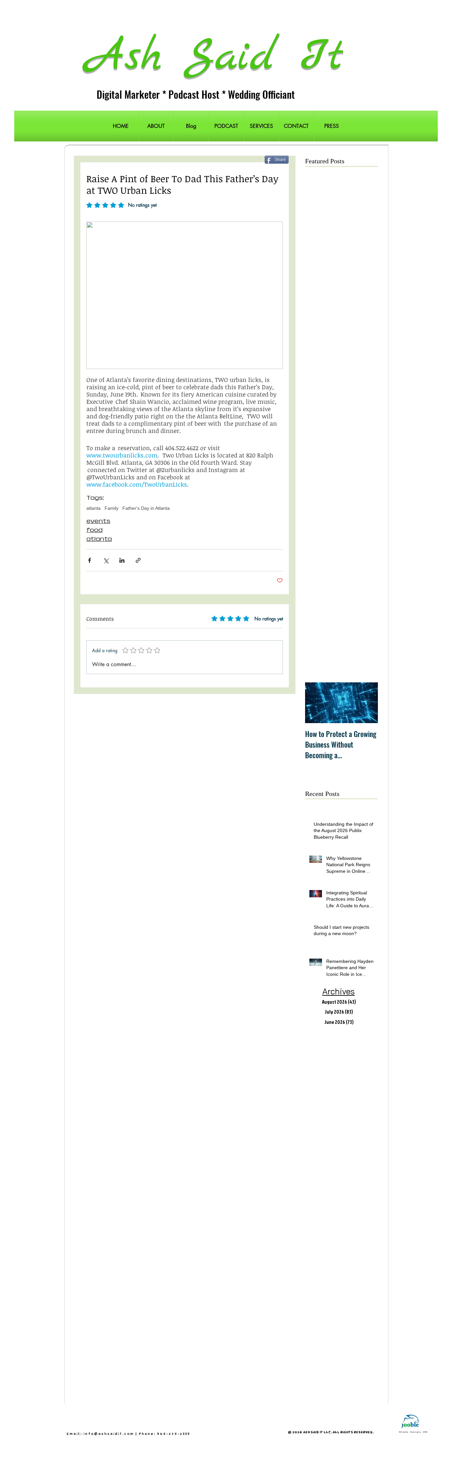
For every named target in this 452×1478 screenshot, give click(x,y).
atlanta (93, 508)
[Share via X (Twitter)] (106, 560)
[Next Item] (367, 703)
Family (111, 508)
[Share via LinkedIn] (122, 560)
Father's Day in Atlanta (146, 508)
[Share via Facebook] (89, 560)
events (98, 521)
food (94, 530)
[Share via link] (138, 560)
